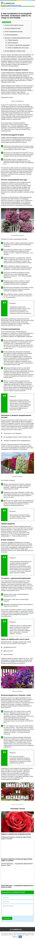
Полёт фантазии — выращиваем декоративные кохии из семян (17, 886)
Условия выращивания (10, 34)
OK (20, 936)
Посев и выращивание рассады (13, 31)
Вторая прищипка (11, 42)
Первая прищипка (11, 40)
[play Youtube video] (17, 791)
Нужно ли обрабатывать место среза (17, 47)
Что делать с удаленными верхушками (17, 45)
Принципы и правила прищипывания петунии (16, 37)
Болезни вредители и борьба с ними (14, 50)
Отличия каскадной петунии (11, 28)
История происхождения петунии (13, 25)
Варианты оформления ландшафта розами (16, 834)
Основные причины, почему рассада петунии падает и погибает (16, 859)
